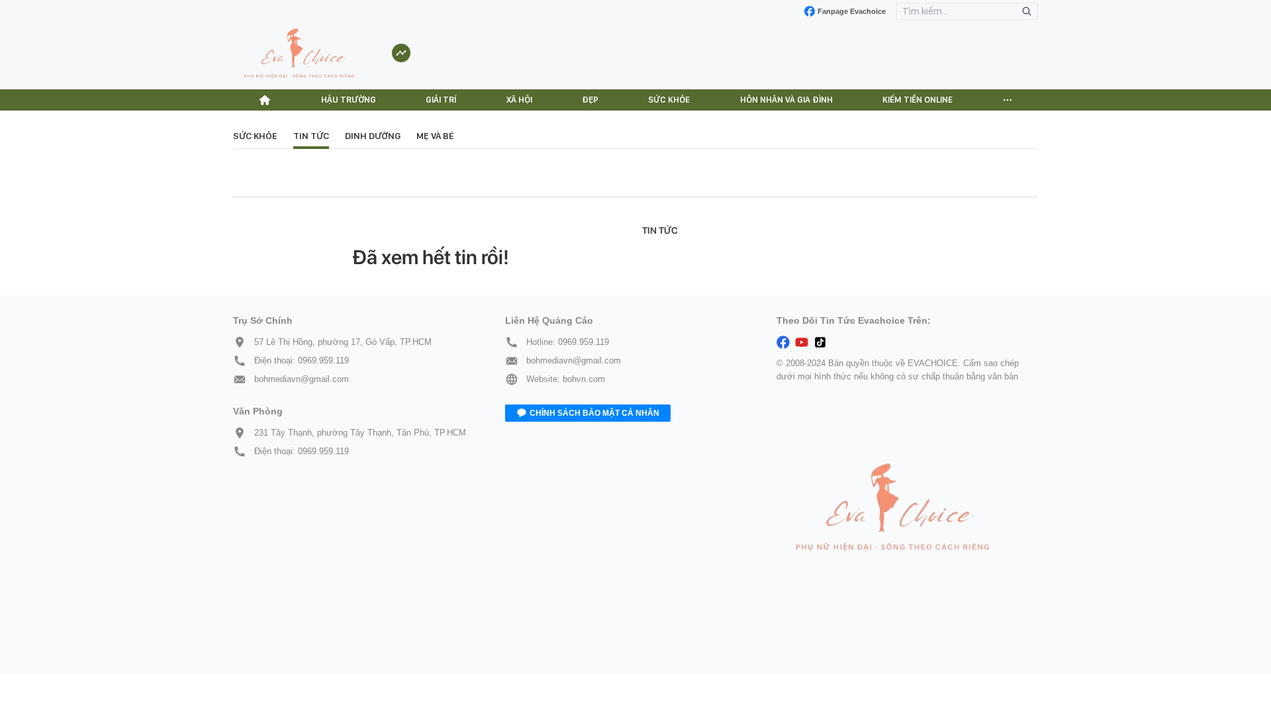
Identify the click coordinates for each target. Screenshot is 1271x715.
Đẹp (590, 100)
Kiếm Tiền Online (917, 100)
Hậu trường (348, 100)
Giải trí (441, 100)
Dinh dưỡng (372, 135)
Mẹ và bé (435, 135)
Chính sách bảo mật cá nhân (594, 413)
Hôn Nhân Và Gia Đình (786, 100)
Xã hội (519, 100)
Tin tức (311, 135)
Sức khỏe (669, 100)
